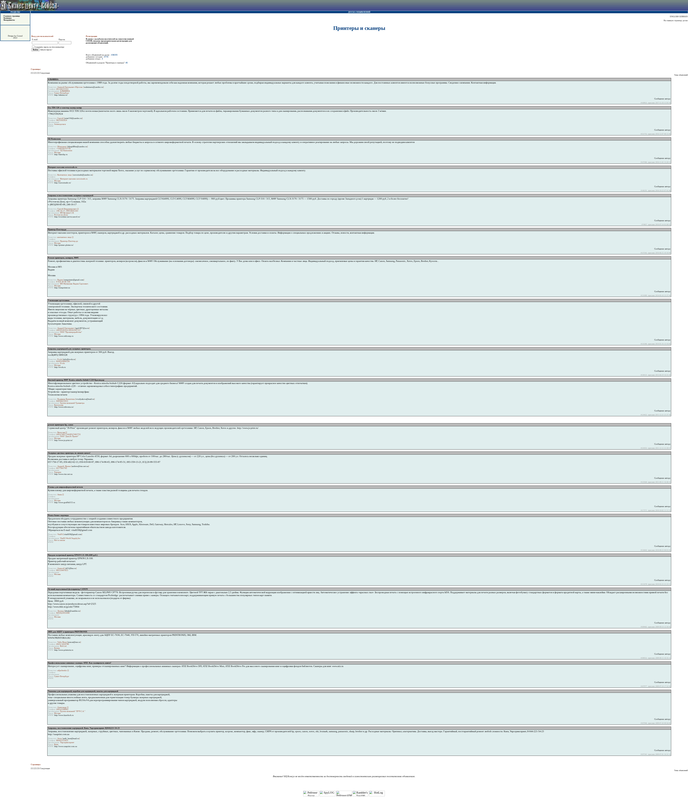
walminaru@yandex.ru (93, 87)
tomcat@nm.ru (74, 642)
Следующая (45, 73)
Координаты (9, 20)
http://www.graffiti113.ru (64, 502)
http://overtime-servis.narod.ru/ (67, 217)
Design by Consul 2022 (15, 37)
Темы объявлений (681, 75)
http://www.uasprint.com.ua (65, 746)
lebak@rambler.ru (72, 611)
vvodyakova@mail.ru (85, 399)
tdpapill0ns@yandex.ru (77, 147)
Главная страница (12, 16)
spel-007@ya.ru (82, 328)
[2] (35, 73)
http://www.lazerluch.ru (64, 715)
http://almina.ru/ (61, 95)
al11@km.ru (71, 568)
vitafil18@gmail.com (73, 534)
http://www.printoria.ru (63, 650)
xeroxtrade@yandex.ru (82, 175)
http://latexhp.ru (61, 154)
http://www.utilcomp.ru (63, 336)
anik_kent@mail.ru (71, 739)
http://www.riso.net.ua (63, 474)
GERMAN (683, 17)
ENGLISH (674, 17)
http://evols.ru (60, 367)
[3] (38, 73)
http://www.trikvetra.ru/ (64, 407)
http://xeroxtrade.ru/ (62, 183)
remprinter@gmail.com (73, 280)
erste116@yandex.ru (73, 118)
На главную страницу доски (676, 20)
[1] (32, 73)
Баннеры (8, 18)
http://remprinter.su (62, 288)
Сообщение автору (662, 99)
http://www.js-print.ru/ (63, 440)
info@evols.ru (69, 359)
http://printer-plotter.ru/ (63, 245)
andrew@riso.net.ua (80, 466)
